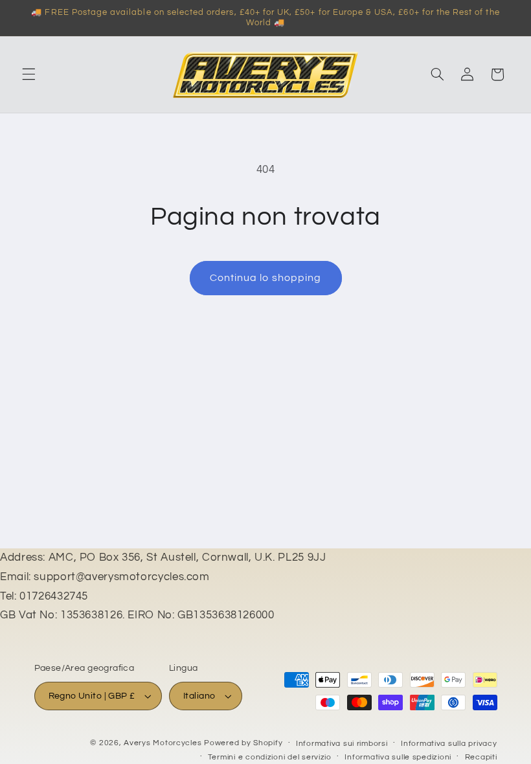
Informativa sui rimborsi (342, 743)
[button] (28, 74)
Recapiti (481, 757)
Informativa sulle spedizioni (398, 757)
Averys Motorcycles (162, 743)
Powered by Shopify (243, 743)
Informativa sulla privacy (449, 743)
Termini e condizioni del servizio (270, 757)
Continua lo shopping (265, 278)
